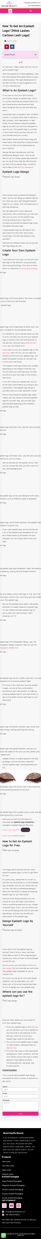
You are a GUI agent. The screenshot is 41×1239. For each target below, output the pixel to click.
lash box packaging (25, 167)
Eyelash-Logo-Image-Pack (11, 830)
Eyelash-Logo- (7, 836)
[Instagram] (4, 1205)
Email (4, 1093)
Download (25, 830)
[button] (10, 11)
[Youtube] (11, 1205)
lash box (34, 1027)
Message (5, 1100)
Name (4, 1087)
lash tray (5, 353)
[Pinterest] (18, 1205)
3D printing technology (28, 268)
